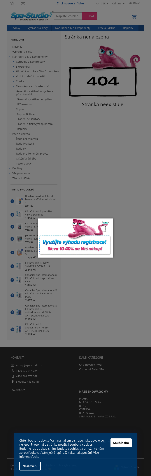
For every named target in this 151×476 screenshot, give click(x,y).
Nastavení (30, 466)
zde (35, 457)
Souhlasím (121, 443)
